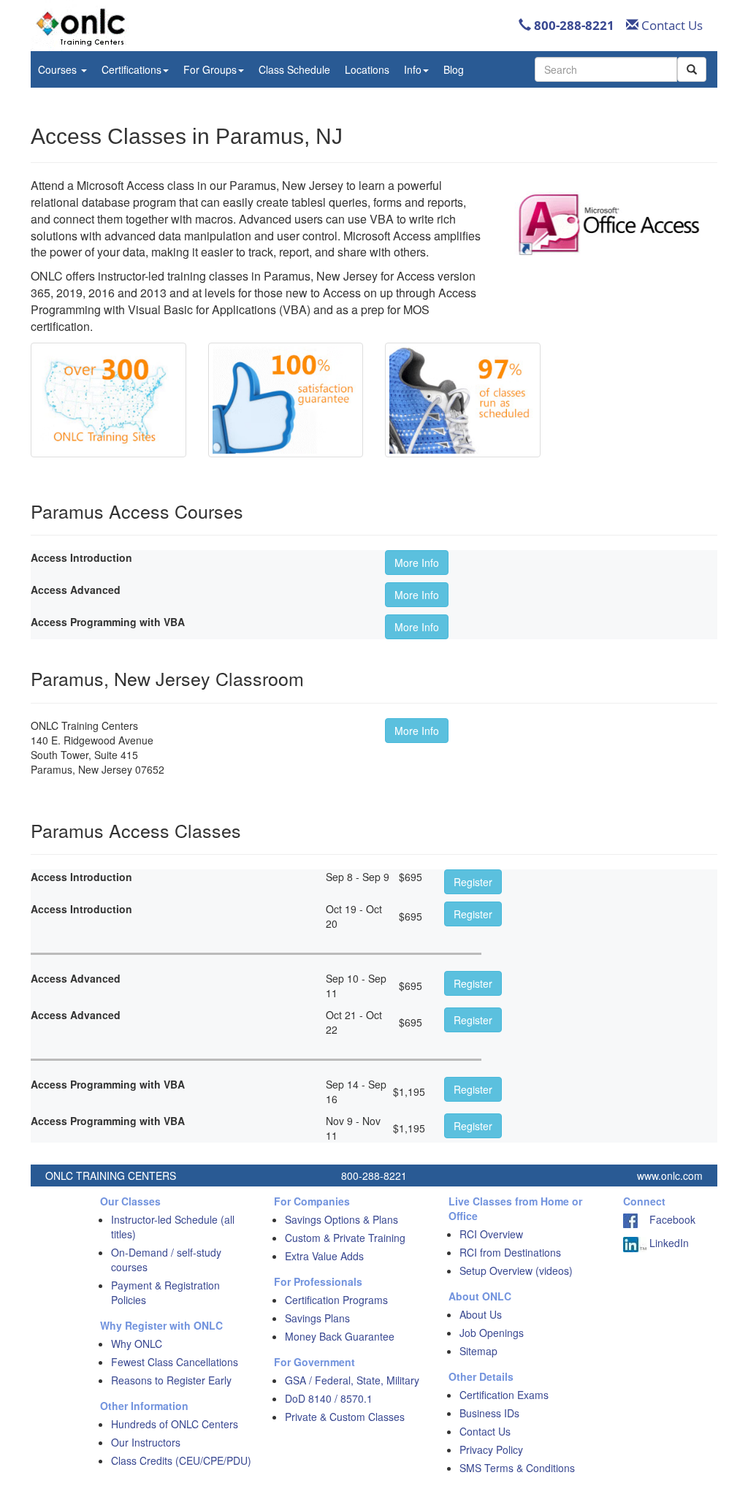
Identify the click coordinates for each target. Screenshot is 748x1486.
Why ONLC (136, 1343)
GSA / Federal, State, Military (352, 1380)
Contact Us (670, 25)
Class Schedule (294, 69)
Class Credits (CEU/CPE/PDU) (181, 1460)
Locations (367, 69)
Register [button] (473, 882)
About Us (480, 1314)
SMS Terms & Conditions (517, 1467)
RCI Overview (491, 1234)
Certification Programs (336, 1299)
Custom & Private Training (345, 1237)
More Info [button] (416, 562)
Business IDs (489, 1413)
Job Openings (491, 1332)
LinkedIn (667, 1242)
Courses (59, 69)
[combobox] (606, 69)
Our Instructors (145, 1442)
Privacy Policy (491, 1449)
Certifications (131, 69)
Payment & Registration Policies (165, 1292)
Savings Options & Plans (341, 1219)
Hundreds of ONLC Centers (174, 1424)
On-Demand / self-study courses (166, 1259)
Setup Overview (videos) (516, 1270)
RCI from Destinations (510, 1252)
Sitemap (478, 1351)
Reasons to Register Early (171, 1380)
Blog (453, 69)
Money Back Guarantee (339, 1336)
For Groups (210, 69)
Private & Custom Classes (345, 1416)
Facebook (666, 1219)
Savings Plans (317, 1318)
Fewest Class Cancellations (174, 1361)
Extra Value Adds (324, 1256)
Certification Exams (504, 1394)
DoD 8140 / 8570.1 (329, 1398)
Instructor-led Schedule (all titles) (172, 1226)
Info (412, 69)
